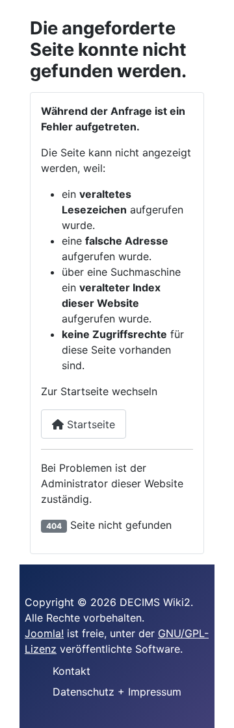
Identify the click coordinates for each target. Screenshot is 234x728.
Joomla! (44, 633)
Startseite (89, 424)
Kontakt (71, 670)
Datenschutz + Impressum (117, 691)
